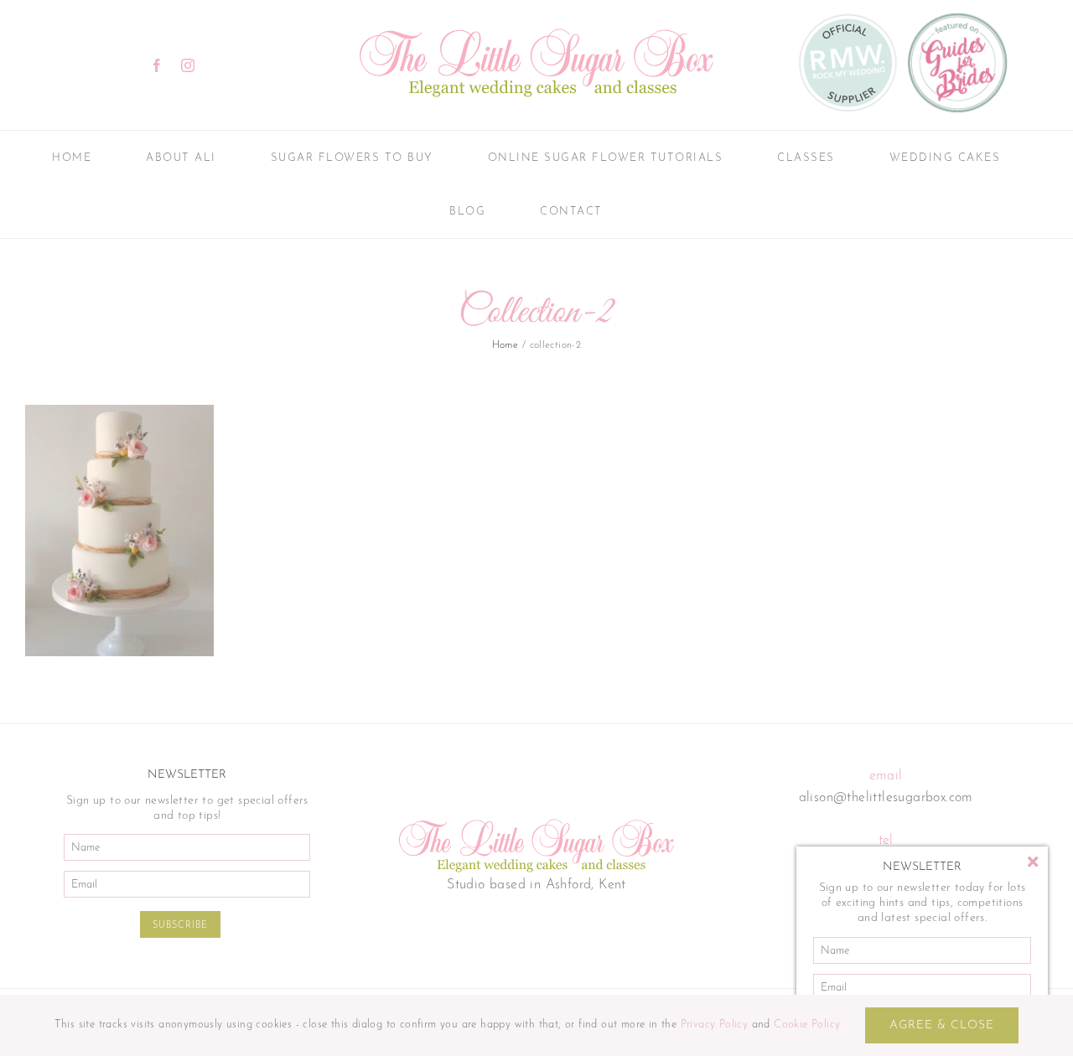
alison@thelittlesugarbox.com (886, 798)
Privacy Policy (715, 1024)
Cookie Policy (807, 1024)
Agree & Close (941, 1025)
